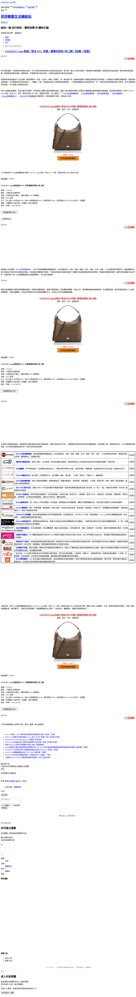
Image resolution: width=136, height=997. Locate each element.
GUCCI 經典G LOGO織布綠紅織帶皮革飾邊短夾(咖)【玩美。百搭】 (30, 734)
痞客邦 (12, 781)
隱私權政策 (79, 967)
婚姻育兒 (18, 33)
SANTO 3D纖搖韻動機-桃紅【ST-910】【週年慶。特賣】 (26, 752)
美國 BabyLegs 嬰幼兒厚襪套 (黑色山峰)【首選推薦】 (25, 745)
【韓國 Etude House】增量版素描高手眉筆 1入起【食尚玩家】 (28, 757)
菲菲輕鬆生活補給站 (16, 16)
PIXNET (52, 967)
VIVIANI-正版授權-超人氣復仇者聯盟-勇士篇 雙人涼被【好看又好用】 (31, 742)
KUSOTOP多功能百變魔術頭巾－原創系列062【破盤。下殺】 (28, 755)
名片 (6, 42)
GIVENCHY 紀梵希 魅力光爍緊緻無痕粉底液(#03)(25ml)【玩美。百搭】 (32, 750)
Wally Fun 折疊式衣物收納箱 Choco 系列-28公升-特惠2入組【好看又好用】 (33, 737)
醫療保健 (17, 787)
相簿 (6, 37)
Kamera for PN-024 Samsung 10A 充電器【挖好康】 (23, 739)
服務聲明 (88, 967)
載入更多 (4, 795)
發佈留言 (4, 808)
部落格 (7, 40)
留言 (17, 781)
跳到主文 (4, 22)
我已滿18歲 (5, 993)
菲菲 (2, 769)
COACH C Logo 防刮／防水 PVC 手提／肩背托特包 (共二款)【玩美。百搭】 (48, 51)
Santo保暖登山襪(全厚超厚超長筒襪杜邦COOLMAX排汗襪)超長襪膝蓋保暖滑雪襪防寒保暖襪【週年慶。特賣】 (47, 747)
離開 (12, 993)
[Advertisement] (68, 247)
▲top (3, 791)
